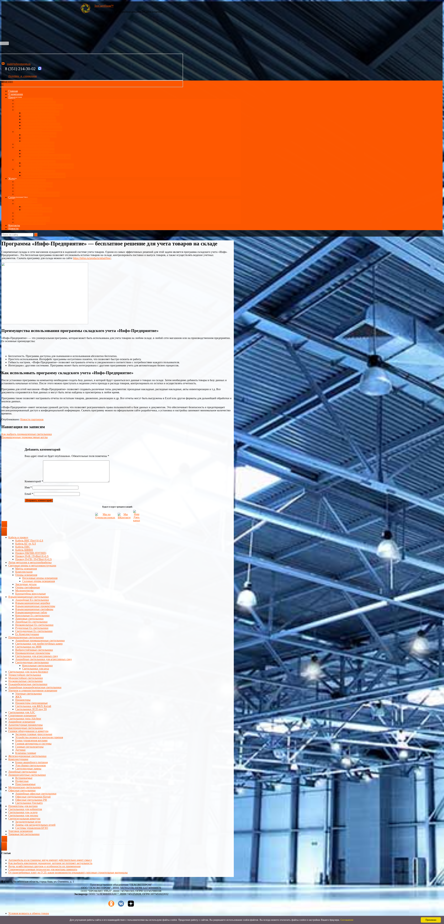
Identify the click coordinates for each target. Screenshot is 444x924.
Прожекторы (23, 159)
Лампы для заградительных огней (35, 824)
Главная (13, 91)
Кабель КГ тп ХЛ (25, 543)
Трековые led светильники (24, 834)
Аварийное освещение (21, 721)
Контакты (14, 225)
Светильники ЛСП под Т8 (31, 709)
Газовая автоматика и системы (33, 743)
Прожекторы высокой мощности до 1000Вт (48, 166)
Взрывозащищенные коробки (32, 603)
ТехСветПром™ (104, 5)
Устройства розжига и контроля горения (39, 737)
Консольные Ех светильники (39, 122)
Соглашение (346, 920)
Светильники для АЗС (28, 169)
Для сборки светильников (30, 765)
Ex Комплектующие (27, 634)
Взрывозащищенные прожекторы (42, 128)
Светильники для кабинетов (25, 809)
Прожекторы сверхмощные (31, 703)
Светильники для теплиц (23, 815)
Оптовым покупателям (28, 212)
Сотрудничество (18, 197)
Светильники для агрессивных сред (36, 656)
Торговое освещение (20, 831)
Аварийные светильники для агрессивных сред (43, 659)
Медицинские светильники (24, 787)
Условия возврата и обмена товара (28, 913)
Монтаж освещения (27, 191)
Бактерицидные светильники (25, 727)
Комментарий (34, 481)
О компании (15, 94)
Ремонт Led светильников (30, 181)
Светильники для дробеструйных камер (39, 643)
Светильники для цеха (35, 153)
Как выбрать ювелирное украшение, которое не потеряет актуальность (50, 863)
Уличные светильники (28, 131)
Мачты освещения (26, 568)
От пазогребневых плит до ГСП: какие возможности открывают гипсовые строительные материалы (68, 872)
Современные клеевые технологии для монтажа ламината (42, 869)
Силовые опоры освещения (38, 581)
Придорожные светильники (38, 172)
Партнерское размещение (37, 209)
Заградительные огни (28, 821)
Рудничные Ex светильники (31, 628)
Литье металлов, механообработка (35, 103)
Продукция (15, 97)
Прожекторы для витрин (23, 806)
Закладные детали (26, 584)
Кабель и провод (18, 537)
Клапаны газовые (25, 752)
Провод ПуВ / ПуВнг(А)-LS (32, 556)
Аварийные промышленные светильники (40, 640)
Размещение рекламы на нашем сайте (37, 194)
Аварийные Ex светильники (39, 119)
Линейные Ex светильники (31, 621)
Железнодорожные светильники (27, 756)
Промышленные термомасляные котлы (24, 437)
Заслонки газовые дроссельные (33, 734)
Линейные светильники (22, 771)
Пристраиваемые (25, 784)
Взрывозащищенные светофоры (34, 609)
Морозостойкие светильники (25, 678)
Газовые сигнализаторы (29, 746)
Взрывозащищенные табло (31, 612)
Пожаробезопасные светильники (27, 684)
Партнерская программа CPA (32, 219)
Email (29, 493)
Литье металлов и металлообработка (30, 562)
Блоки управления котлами (31, 740)
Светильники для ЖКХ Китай (33, 706)
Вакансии (21, 216)
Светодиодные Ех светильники (40, 112)
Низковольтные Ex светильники (34, 624)
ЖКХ (18, 696)
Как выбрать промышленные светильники (26, 434)
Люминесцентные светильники (27, 774)
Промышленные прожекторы (32, 653)
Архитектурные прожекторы (39, 134)
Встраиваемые (23, 777)
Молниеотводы (24, 590)
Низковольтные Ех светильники (41, 125)
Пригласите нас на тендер (30, 222)
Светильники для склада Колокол (28, 671)
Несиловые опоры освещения (39, 578)
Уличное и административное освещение (32, 690)
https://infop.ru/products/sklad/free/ (92, 258)
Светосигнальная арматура (24, 818)
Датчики (20, 749)
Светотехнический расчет (30, 187)
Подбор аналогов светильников (34, 184)
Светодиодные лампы (28, 768)
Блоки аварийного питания (31, 762)
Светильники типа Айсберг (24, 718)
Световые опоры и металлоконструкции (39, 106)
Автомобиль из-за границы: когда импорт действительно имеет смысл (50, 860)
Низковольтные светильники (25, 681)
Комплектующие (18, 759)
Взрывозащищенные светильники (35, 109)
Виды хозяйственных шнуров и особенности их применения (44, 866)
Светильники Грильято (29, 802)
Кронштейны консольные (30, 593)
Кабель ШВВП (24, 549)
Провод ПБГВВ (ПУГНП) (30, 553)
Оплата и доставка (26, 200)
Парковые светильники (36, 141)
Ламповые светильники (29, 618)
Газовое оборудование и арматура (28, 731)
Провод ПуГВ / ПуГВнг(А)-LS (33, 559)
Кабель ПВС (22, 546)
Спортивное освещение (22, 715)
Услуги (12, 178)
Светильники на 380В (28, 646)
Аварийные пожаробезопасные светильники (34, 687)
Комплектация (23, 571)
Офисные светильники (22, 790)
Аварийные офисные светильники (35, 793)
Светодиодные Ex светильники (34, 631)
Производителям (32, 206)
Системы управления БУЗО (31, 827)
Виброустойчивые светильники (34, 649)
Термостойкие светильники (24, 674)
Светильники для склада (22, 812)
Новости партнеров (32, 419)
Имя (28, 487)
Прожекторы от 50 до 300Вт (39, 162)
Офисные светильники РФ (31, 799)
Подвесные (22, 781)
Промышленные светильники (33, 147)
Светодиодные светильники (32, 662)
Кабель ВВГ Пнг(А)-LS (29, 540)
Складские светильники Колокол (34, 144)
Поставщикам (23, 203)
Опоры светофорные (27, 587)
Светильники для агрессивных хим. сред (46, 156)
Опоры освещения (26, 574)
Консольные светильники (37, 665)
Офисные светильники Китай (33, 796)
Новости (13, 228)
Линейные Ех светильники (38, 116)
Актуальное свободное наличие (34, 100)
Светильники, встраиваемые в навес (44, 175)
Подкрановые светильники (38, 150)
